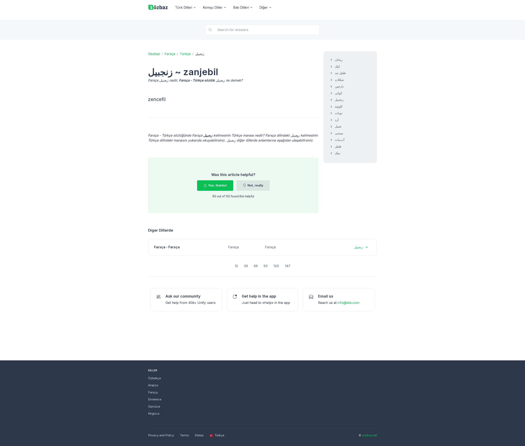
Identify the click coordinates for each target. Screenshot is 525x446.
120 (276, 266)
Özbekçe (154, 378)
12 (236, 266)
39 (246, 266)
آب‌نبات (339, 140)
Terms (184, 435)
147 (287, 266)
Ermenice (154, 399)
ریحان (338, 60)
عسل (338, 126)
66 (256, 266)
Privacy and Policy (161, 435)
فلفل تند (340, 73)
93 (266, 266)
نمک (337, 153)
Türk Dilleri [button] (183, 7)
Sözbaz (154, 54)
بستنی (339, 133)
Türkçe (185, 54)
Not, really (255, 185)
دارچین (339, 86)
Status (199, 435)
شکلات (339, 80)
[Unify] (158, 7)
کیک (337, 66)
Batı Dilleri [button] (241, 7)
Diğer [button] (263, 7)
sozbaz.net (369, 435)
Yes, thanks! (217, 185)
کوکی (338, 93)
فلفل (338, 146)
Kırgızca (153, 413)
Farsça (169, 54)
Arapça (153, 385)
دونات (338, 113)
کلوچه (338, 106)
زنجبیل (339, 100)
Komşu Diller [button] (213, 7)
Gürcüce (154, 406)
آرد (337, 120)
